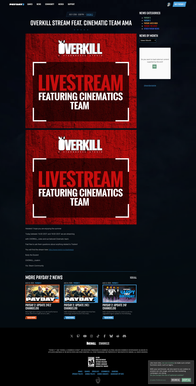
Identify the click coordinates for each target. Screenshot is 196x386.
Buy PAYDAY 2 (180, 4)
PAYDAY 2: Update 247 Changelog (115, 307)
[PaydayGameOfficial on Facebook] (104, 336)
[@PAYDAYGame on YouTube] (85, 336)
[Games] (87, 371)
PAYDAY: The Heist (150, 26)
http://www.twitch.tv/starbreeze (61, 249)
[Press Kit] (95, 371)
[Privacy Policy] (77, 374)
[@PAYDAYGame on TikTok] (98, 336)
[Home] (80, 371)
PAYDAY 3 (147, 17)
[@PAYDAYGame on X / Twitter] (72, 336)
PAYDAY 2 (89, 14)
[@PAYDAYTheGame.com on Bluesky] (111, 336)
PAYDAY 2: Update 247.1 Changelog (76, 307)
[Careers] (115, 371)
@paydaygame (150, 85)
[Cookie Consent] (102, 374)
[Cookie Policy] (90, 374)
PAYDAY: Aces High (151, 23)
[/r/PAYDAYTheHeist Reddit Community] (118, 336)
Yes (154, 66)
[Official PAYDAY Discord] (124, 336)
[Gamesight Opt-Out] (117, 374)
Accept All (186, 379)
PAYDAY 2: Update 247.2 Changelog (38, 307)
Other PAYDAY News (151, 28)
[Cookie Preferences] (158, 380)
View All (133, 277)
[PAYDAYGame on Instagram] (91, 336)
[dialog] (171, 372)
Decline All (176, 379)
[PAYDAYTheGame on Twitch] (78, 336)
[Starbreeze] (105, 371)
